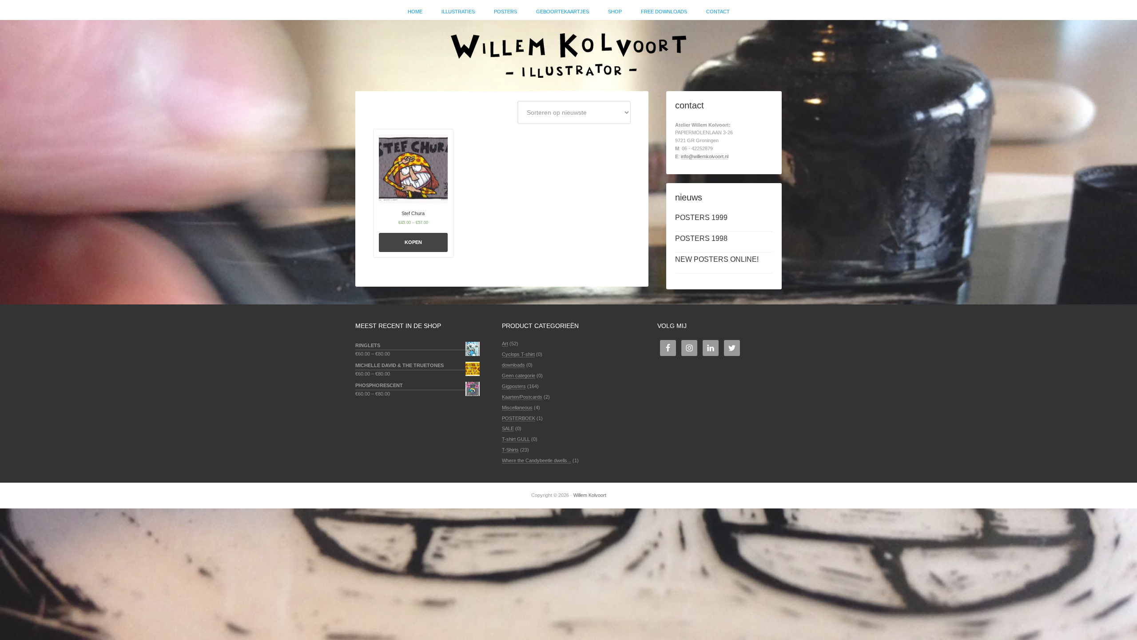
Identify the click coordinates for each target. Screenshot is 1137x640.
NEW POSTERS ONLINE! (717, 259)
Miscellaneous (517, 407)
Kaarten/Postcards (522, 397)
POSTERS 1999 (701, 217)
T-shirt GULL (516, 439)
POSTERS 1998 (701, 238)
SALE (508, 428)
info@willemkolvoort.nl (704, 156)
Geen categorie (518, 375)
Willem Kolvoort (568, 51)
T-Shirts (510, 449)
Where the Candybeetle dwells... (536, 460)
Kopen (413, 242)
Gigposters (514, 386)
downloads (513, 365)
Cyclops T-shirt (518, 354)
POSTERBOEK (518, 418)
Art (505, 343)
